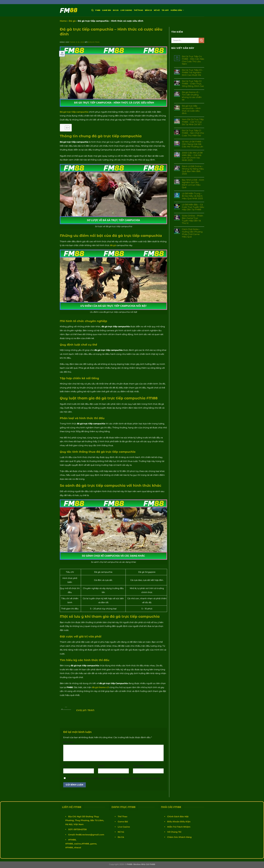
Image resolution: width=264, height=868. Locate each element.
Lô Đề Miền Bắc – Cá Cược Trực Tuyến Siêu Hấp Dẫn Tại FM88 (193, 207)
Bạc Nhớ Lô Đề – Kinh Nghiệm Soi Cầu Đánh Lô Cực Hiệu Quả (193, 184)
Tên (65, 766)
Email (101, 766)
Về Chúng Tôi (174, 832)
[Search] (92, 10)
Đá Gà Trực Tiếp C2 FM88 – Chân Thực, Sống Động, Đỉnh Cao (193, 83)
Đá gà (116, 10)
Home (63, 21)
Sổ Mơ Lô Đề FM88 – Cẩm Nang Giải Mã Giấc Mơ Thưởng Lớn (192, 144)
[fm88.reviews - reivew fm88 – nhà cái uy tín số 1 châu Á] (73, 10)
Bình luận (69, 742)
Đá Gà (121, 837)
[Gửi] (201, 40)
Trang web (138, 766)
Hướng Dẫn (176, 10)
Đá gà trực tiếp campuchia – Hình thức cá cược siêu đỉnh (191, 110)
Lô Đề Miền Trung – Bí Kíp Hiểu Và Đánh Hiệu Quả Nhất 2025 (192, 196)
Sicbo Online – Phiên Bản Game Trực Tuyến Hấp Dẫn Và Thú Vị (192, 219)
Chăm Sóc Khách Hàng (179, 837)
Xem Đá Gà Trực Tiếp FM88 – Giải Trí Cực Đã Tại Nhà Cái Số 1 (193, 122)
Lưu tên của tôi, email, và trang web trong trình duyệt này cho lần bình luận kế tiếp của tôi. (114, 778)
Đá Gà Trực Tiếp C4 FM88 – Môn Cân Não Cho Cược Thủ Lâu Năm (193, 60)
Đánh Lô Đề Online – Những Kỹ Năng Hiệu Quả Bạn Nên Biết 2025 (193, 170)
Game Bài (106, 10)
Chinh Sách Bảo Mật (178, 816)
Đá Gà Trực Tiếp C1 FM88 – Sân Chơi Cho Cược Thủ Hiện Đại (193, 133)
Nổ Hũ (157, 10)
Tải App (165, 10)
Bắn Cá (148, 10)
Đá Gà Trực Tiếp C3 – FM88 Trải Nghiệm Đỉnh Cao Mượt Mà (192, 72)
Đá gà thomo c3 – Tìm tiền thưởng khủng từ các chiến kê (192, 96)
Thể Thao (138, 10)
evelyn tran (94, 42)
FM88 (97, 10)
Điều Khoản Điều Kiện (178, 821)
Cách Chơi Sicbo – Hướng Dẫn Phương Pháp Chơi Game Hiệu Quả (192, 233)
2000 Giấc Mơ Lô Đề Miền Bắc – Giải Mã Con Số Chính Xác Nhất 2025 (192, 156)
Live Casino (126, 10)
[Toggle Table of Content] (66, 127)
